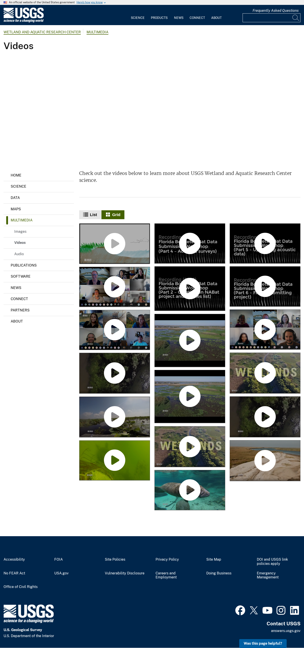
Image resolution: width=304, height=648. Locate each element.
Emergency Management (268, 575)
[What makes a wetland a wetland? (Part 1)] (189, 447)
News (178, 18)
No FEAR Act (14, 573)
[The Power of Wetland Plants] (114, 417)
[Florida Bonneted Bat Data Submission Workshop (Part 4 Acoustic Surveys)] (189, 243)
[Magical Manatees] (189, 490)
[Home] (24, 21)
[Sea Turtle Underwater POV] (114, 460)
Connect (197, 18)
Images (20, 231)
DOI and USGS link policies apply (272, 562)
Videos (20, 243)
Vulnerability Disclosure (124, 573)
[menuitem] (138, 15)
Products (159, 18)
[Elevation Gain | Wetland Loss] (114, 244)
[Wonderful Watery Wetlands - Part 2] (189, 341)
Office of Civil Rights (21, 587)
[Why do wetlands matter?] (265, 461)
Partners (20, 310)
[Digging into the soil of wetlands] (114, 373)
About (216, 18)
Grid (116, 215)
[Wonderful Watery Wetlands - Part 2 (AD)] (189, 397)
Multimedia (97, 32)
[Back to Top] (288, 632)
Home (16, 175)
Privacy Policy (167, 560)
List (93, 215)
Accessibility (14, 560)
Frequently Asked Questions (276, 10)
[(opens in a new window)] (240, 609)
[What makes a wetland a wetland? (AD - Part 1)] (265, 373)
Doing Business (218, 573)
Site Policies (115, 560)
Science (138, 18)
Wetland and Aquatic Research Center (42, 32)
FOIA (58, 560)
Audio (19, 254)
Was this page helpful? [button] (263, 643)
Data (15, 198)
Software (20, 276)
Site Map (213, 560)
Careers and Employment (166, 575)
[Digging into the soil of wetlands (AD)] (265, 417)
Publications (24, 265)
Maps (16, 209)
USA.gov (61, 573)
